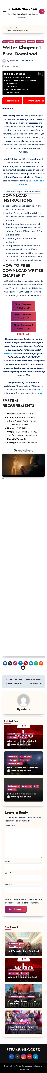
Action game (25, 757)
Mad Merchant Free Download (23, 768)
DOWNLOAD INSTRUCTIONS (17, 77)
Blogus (37, 1066)
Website (8, 884)
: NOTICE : (14, 86)
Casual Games (14, 734)
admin (12, 61)
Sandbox (12, 790)
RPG (36, 786)
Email (8, 873)
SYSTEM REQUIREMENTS (17, 89)
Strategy (24, 760)
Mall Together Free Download (23, 951)
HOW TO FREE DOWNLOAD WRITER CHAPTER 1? (21, 82)
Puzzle (40, 42)
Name (8, 861)
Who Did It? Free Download (21, 742)
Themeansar (23, 1069)
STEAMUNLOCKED (22, 9)
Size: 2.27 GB (23, 306)
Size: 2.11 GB (23, 316)
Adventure (20, 42)
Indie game (8, 42)
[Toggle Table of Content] (39, 74)
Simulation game (16, 944)
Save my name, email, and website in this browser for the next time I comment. (23, 901)
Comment (10, 826)
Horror (31, 42)
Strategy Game (15, 763)
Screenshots (15, 92)
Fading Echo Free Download (21, 794)
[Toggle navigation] (4, 11)
